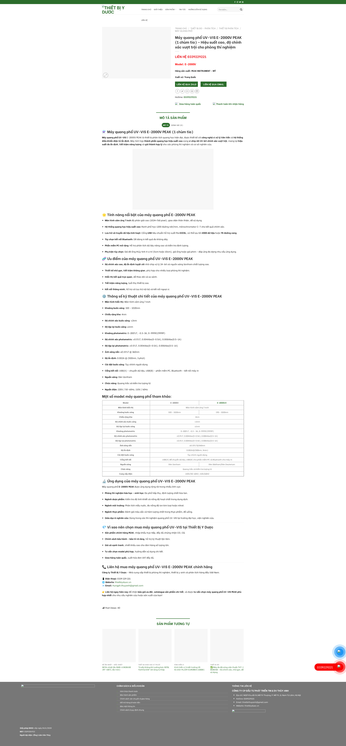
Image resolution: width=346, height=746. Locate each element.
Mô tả (166, 125)
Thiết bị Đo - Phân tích (203, 28)
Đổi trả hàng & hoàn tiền (130, 702)
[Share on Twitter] (182, 91)
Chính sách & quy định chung (132, 710)
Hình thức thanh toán (129, 691)
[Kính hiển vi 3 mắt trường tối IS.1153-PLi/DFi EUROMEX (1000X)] (191, 645)
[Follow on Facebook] (235, 2)
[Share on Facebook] (177, 91)
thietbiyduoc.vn (123, 582)
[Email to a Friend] (187, 91)
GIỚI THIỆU (158, 9)
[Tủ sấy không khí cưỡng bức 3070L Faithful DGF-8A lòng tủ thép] (155, 645)
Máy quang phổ (183, 30)
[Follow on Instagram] (237, 2)
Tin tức (182, 9)
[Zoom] (105, 75)
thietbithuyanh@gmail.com (255, 702)
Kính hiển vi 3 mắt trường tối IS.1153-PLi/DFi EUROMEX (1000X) (189, 668)
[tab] (166, 125)
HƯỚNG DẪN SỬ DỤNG (197, 9)
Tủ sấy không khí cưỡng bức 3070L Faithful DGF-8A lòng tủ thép (153, 668)
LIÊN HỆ (144, 20)
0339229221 (249, 698)
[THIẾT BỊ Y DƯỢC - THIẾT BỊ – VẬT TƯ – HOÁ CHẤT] (119, 9)
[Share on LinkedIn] (197, 91)
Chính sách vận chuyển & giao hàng (135, 698)
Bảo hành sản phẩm (128, 695)
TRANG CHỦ (146, 9)
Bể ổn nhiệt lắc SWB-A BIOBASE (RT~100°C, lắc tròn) (116, 668)
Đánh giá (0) (177, 125)
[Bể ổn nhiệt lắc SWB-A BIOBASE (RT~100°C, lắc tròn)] (119, 645)
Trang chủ (181, 28)
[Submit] (241, 9)
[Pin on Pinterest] (192, 91)
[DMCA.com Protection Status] (125, 715)
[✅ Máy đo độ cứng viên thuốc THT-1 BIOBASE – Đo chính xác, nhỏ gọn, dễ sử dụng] (227, 645)
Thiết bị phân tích (229, 28)
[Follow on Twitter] (240, 2)
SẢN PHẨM (169, 9)
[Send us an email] (242, 2)
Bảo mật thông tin (127, 706)
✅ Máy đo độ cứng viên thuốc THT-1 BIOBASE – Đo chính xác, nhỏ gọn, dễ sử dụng (227, 669)
